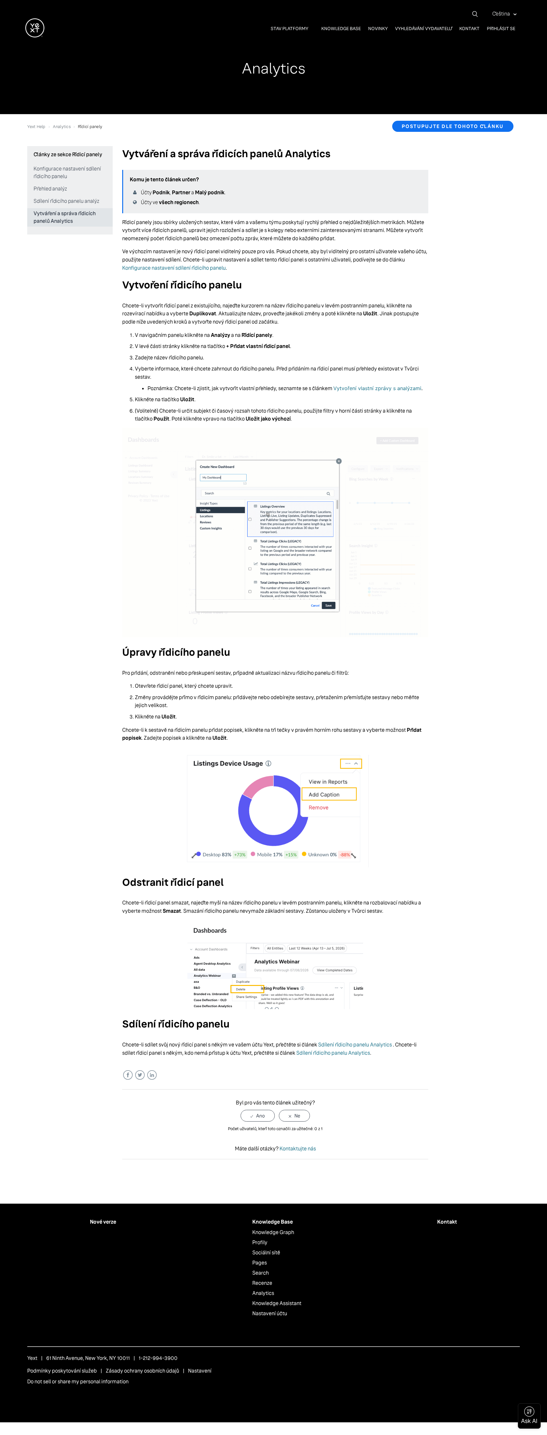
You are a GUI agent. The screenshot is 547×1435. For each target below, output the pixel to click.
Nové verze (103, 1222)
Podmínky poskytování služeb (62, 1370)
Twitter (139, 1075)
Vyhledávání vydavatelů (423, 28)
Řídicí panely (90, 126)
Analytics (62, 126)
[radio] (258, 1116)
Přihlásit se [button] (501, 28)
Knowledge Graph (273, 1232)
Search (260, 1273)
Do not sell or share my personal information (78, 1381)
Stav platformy (290, 28)
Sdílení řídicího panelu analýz (66, 201)
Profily (259, 1242)
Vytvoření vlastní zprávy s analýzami (377, 388)
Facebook (127, 1075)
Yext (32, 1358)
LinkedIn (151, 1075)
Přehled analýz (50, 188)
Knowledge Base (341, 28)
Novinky (378, 28)
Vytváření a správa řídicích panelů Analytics (65, 217)
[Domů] (34, 35)
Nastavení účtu (269, 1313)
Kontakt (469, 28)
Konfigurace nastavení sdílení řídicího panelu (67, 172)
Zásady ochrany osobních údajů (142, 1370)
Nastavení (199, 1370)
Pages (259, 1262)
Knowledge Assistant (276, 1303)
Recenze (262, 1283)
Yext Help (36, 126)
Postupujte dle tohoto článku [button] (453, 126)
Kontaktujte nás (298, 1148)
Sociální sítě (266, 1252)
